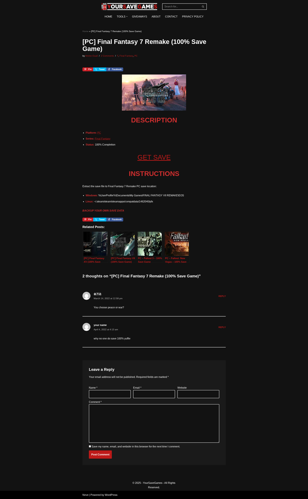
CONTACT (171, 16)
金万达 (97, 294)
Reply (222, 296)
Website (182, 387)
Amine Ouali (91, 55)
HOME (108, 16)
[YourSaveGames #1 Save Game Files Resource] (129, 6)
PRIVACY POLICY (193, 16)
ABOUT (156, 16)
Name (93, 387)
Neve (85, 495)
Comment (95, 402)
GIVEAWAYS (139, 16)
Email (137, 387)
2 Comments (107, 55)
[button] (127, 16)
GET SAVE (154, 157)
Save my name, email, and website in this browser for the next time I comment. (136, 446)
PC (135, 55)
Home (85, 31)
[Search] (203, 6)
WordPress (111, 495)
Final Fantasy (126, 55)
